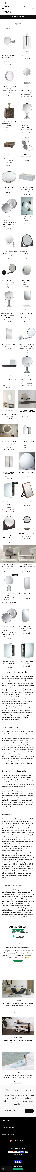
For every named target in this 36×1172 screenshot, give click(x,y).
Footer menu (6, 1120)
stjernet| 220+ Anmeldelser (18, 933)
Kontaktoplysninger (8, 1127)
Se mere (18, 1012)
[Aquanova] (18, 989)
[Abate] (18, 1061)
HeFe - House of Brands (6, 7)
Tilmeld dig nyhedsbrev (10, 1134)
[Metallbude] (18, 1026)
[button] (20, 943)
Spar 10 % (6, 1169)
